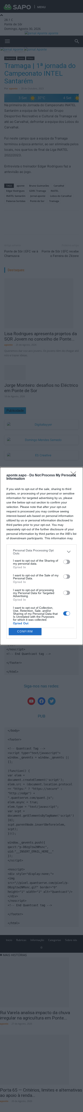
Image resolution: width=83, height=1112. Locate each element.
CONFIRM (25, 631)
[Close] (75, 475)
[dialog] (41, 556)
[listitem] (41, 552)
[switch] (66, 562)
